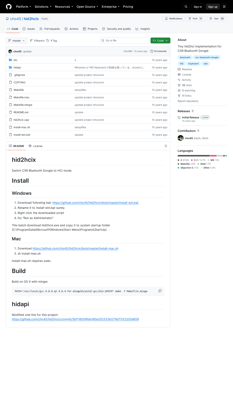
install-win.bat (22, 134)
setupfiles (80, 89)
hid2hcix (31, 19)
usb (206, 63)
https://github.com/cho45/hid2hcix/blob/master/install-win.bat (95, 202)
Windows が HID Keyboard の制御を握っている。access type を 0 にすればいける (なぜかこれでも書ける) (137, 67)
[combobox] (126, 40)
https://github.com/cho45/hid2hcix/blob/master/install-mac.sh (75, 248)
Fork (197, 18)
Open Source (86, 6)
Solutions (41, 6)
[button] (160, 290)
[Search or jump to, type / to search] (186, 6)
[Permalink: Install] (9, 180)
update (27, 51)
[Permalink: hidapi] (9, 304)
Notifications (175, 18)
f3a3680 (128, 51)
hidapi (17, 67)
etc (15, 59)
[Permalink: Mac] (9, 238)
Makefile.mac (21, 97)
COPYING (19, 82)
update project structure (89, 74)
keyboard (193, 63)
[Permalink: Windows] (9, 193)
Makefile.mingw (23, 104)
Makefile (19, 89)
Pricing (128, 6)
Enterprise (109, 6)
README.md (21, 112)
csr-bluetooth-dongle (206, 57)
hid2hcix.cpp (21, 119)
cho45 (15, 19)
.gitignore (19, 74)
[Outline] (166, 146)
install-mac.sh (22, 127)
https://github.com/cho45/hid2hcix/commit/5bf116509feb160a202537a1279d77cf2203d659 (75, 319)
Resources (62, 6)
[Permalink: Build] (9, 271)
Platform (22, 6)
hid (181, 63)
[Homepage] (9, 6)
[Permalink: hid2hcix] (9, 159)
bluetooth (185, 57)
